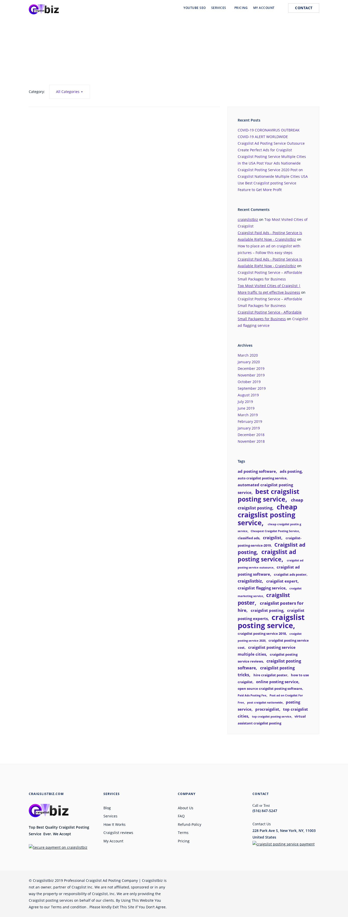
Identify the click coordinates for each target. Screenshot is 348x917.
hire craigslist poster (270, 675)
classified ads (248, 538)
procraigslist (267, 709)
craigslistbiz (248, 219)
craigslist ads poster (290, 574)
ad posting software (257, 471)
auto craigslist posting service (262, 478)
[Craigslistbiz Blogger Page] (317, 880)
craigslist (272, 538)
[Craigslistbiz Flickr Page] (288, 880)
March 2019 (248, 414)
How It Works (114, 824)
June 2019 (246, 408)
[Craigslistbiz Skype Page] (298, 880)
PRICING (241, 8)
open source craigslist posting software (270, 688)
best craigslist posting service (268, 495)
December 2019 (251, 368)
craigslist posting (267, 610)
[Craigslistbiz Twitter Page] (240, 880)
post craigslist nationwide (265, 702)
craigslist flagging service (262, 587)
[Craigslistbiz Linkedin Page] (259, 880)
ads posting (291, 471)
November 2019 (251, 375)
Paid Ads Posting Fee (252, 695)
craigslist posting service (271, 621)
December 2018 (251, 434)
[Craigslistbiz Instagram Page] (278, 880)
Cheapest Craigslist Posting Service (275, 531)
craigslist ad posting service (267, 555)
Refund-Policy (189, 824)
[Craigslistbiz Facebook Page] (230, 880)
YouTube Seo (194, 8)
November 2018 (251, 441)
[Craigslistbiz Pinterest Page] (269, 880)
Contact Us (261, 823)
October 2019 (249, 381)
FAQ (181, 816)
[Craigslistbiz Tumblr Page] (308, 880)
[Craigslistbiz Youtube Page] (249, 880)
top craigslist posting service (271, 716)
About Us (185, 807)
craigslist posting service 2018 (262, 633)
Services (110, 816)
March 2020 (248, 355)
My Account (113, 841)
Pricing (184, 841)
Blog (107, 807)
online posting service (277, 681)
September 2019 (252, 388)
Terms (183, 832)
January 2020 (249, 361)
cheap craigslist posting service (267, 514)
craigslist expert (282, 581)
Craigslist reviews (118, 832)
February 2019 (250, 421)
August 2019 (248, 395)
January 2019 (249, 428)
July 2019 (245, 401)
